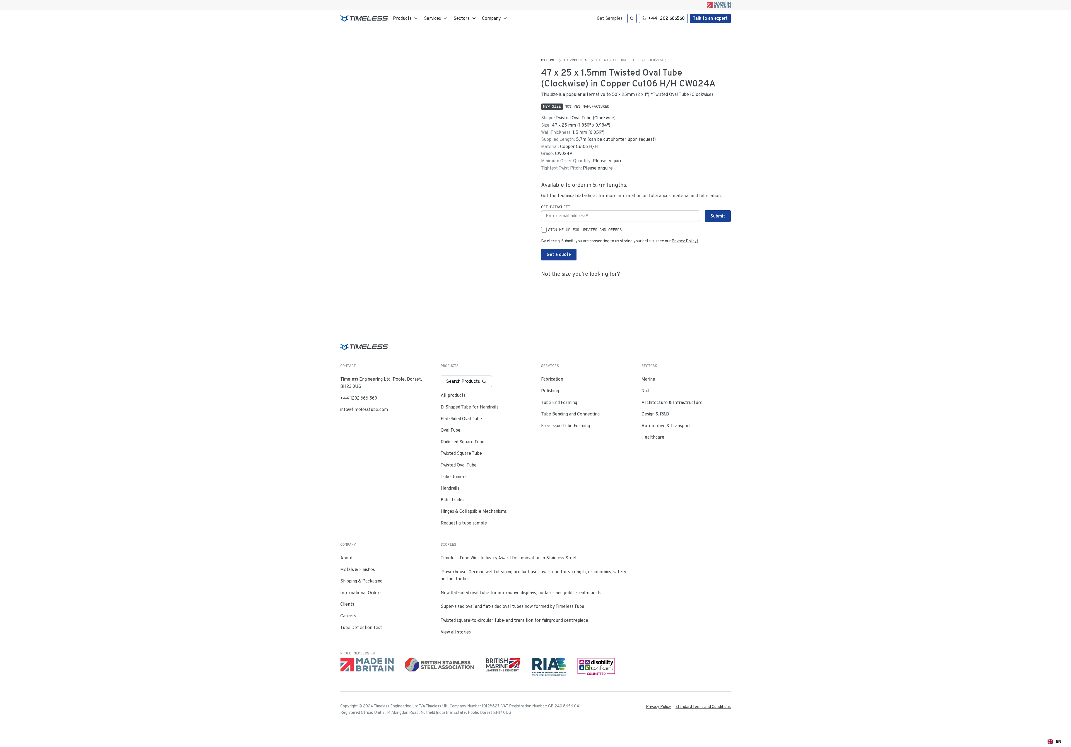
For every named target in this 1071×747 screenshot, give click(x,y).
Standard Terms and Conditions (703, 706)
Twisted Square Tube (461, 453)
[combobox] (1054, 741)
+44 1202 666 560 (358, 398)
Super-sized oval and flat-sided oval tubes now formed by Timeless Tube (512, 606)
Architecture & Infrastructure (672, 402)
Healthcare (652, 437)
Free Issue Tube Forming (565, 426)
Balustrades (452, 500)
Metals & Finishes (357, 569)
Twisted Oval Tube (459, 465)
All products (453, 395)
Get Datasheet (555, 207)
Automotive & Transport (666, 426)
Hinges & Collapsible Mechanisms (474, 511)
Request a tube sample (464, 523)
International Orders (361, 593)
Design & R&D (655, 414)
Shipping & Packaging (361, 581)
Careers (348, 616)
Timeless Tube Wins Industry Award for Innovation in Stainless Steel (508, 558)
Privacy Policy (684, 240)
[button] (405, 18)
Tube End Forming (559, 402)
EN (1058, 741)
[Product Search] (632, 18)
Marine (648, 379)
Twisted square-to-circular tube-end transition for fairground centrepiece (514, 620)
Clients (347, 604)
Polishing (550, 391)
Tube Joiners (454, 477)
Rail (645, 391)
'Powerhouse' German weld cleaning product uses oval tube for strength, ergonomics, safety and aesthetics (533, 575)
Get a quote (559, 254)
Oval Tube (450, 430)
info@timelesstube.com (364, 409)
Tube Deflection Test (361, 627)
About (346, 558)
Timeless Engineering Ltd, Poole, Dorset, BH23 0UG (381, 382)
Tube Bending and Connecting (570, 414)
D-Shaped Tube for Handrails (469, 407)
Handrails (450, 488)
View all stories (456, 632)
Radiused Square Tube (462, 442)
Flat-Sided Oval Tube (461, 419)
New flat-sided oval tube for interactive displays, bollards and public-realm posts (521, 593)
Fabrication (552, 379)
